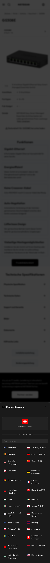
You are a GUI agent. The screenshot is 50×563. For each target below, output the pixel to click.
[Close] (46, 406)
